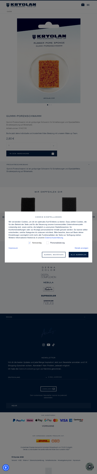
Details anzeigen (81, 248)
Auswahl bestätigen (54, 255)
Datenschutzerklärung (54, 238)
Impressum (13, 248)
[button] (5, 467)
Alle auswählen (78, 255)
